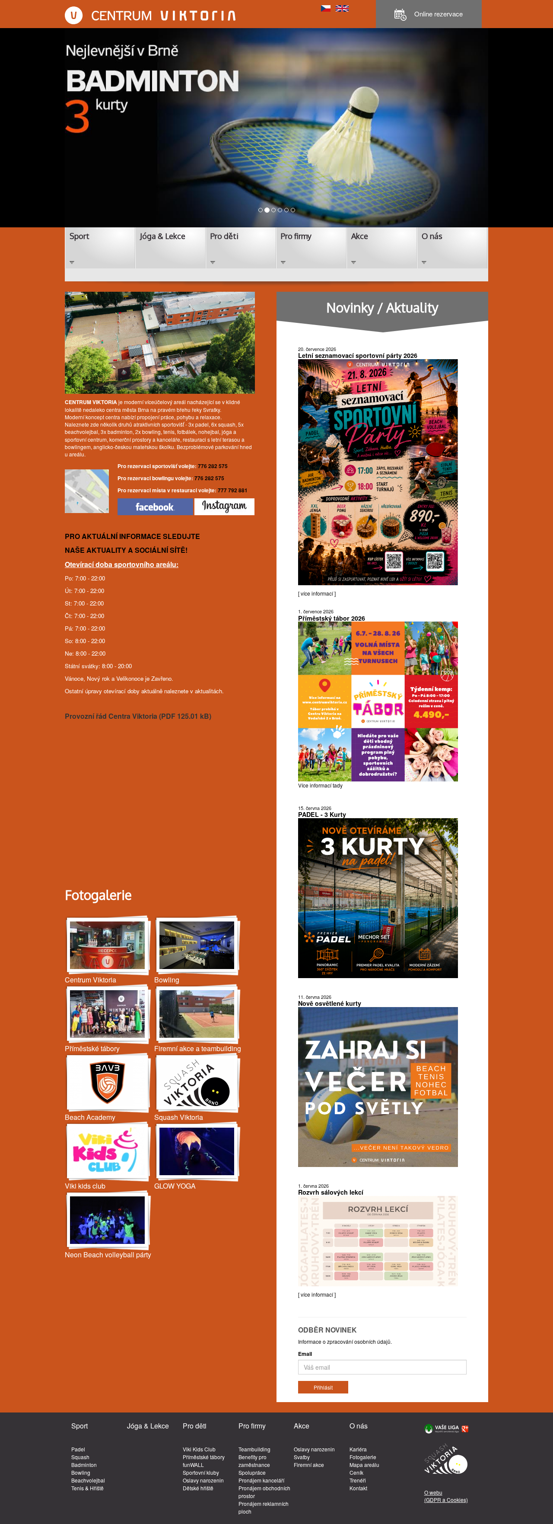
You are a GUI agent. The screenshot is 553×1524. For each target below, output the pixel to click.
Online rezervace (438, 13)
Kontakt (358, 1488)
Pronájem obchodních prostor (264, 1491)
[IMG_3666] (198, 1151)
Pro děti (224, 236)
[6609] (108, 1220)
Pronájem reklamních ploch (263, 1507)
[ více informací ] (317, 593)
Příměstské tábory (204, 1456)
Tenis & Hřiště (87, 1488)
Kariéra (358, 1449)
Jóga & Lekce (162, 236)
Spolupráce (252, 1472)
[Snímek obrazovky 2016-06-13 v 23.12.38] (108, 1151)
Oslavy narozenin (203, 1480)
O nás (432, 236)
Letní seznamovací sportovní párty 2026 (357, 355)
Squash (80, 1456)
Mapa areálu (364, 1464)
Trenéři (358, 1480)
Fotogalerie (363, 1456)
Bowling (80, 1472)
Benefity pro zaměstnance (254, 1460)
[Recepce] (108, 945)
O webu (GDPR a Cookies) (446, 1496)
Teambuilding (254, 1449)
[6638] (108, 1082)
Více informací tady (320, 785)
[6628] (198, 1082)
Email (305, 1354)
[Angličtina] (342, 7)
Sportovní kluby (201, 1472)
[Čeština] (325, 7)
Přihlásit (323, 1387)
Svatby (302, 1456)
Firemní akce (309, 1464)
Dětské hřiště (198, 1488)
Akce (359, 236)
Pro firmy (296, 236)
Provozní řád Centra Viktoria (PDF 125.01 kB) (138, 716)
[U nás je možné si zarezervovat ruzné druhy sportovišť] (198, 1014)
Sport (79, 236)
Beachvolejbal (88, 1480)
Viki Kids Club (199, 1449)
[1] (108, 1014)
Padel (78, 1449)
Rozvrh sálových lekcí (330, 1192)
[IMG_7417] (198, 945)
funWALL (193, 1464)
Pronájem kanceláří (261, 1480)
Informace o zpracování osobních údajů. (345, 1341)
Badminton (84, 1464)
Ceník (356, 1472)
